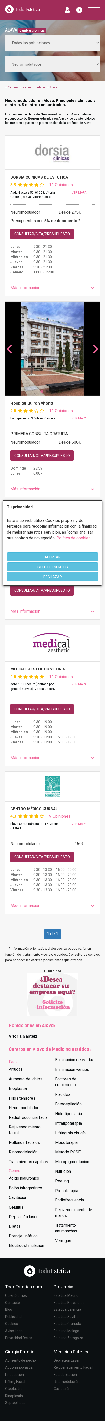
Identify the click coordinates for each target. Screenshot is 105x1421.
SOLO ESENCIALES (52, 567)
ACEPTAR (53, 557)
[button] (52, 288)
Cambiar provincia (32, 30)
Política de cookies (73, 538)
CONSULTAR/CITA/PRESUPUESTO (42, 234)
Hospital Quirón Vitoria (31, 403)
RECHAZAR (52, 577)
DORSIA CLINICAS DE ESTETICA (39, 177)
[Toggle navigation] (94, 10)
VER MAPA (79, 192)
